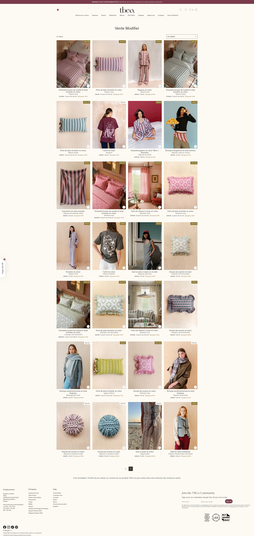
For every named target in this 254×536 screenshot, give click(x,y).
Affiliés (30, 504)
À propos (161, 15)
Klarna (55, 502)
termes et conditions (35, 533)
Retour (55, 500)
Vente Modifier (172, 15)
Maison (122, 15)
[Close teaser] (4, 259)
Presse (30, 502)
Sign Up (229, 501)
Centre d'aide (57, 493)
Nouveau (95, 15)
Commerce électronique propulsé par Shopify (17, 535)
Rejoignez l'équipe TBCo (35, 513)
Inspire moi (151, 15)
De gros (30, 506)
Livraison (55, 497)
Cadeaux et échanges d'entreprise (38, 508)
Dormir (103, 15)
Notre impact (32, 495)
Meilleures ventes (82, 15)
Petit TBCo (131, 15)
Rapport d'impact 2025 (35, 511)
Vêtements (112, 15)
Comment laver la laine (59, 504)
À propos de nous (33, 493)
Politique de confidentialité (19, 533)
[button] (2, 268)
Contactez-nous (57, 495)
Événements (32, 500)
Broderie (55, 506)
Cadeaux (141, 15)
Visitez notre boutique (34, 497)
